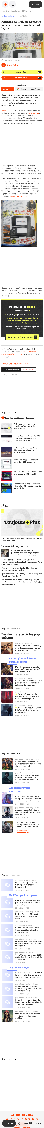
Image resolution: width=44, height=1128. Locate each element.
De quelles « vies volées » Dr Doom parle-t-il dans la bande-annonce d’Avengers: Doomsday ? (28, 1002)
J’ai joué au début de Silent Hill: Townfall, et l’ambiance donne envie (28, 710)
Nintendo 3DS (33, 113)
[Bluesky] (33, 1119)
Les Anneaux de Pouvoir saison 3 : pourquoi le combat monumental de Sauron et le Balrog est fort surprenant (22, 581)
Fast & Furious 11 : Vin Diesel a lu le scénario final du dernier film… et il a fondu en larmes (28, 975)
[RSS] (29, 1119)
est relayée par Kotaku (19, 196)
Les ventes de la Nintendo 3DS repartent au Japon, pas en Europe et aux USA (27, 438)
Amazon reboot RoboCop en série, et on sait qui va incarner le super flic (28, 812)
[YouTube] (7, 1119)
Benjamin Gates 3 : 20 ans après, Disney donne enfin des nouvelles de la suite (28, 988)
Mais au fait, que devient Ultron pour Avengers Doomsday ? (26, 884)
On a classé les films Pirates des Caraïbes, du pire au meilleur (27, 1016)
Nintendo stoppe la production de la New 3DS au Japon (27, 461)
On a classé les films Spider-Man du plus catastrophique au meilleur (19, 569)
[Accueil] (5, 4)
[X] (14, 1119)
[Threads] (36, 1119)
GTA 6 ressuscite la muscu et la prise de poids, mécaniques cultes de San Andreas (28, 682)
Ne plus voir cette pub (10, 412)
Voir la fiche (22, 831)
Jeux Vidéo (22, 16)
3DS (5, 375)
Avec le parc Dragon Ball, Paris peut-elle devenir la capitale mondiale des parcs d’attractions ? (28, 902)
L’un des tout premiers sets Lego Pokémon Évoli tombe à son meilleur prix (27, 669)
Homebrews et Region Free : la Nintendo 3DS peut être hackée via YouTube (27, 486)
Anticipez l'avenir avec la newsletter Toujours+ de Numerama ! (24, 426)
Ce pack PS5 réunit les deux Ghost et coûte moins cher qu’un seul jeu (27, 930)
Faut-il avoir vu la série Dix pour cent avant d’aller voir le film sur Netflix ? (28, 763)
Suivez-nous (7, 89)
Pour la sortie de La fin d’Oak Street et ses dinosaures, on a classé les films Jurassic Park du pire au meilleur (21, 562)
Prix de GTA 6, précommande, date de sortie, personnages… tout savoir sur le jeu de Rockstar (28, 648)
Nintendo (5, 110)
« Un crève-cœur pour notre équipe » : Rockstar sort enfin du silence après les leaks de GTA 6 (28, 798)
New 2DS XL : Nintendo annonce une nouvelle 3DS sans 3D (28, 473)
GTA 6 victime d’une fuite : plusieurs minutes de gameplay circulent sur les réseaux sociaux (25, 552)
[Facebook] (22, 1119)
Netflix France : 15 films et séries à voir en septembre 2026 (26, 916)
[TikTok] (11, 1119)
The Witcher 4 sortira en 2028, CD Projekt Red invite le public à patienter (28, 957)
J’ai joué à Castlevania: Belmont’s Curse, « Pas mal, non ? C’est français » (27, 696)
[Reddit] (25, 1119)
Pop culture (9, 16)
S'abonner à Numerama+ (20, 337)
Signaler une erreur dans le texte (15, 364)
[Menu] (12, 4)
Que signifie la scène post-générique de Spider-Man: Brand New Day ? (22, 575)
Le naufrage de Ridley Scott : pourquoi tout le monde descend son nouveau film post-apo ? (27, 777)
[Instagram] (18, 1119)
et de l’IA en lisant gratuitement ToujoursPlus (18, 353)
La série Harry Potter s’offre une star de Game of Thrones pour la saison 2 (28, 943)
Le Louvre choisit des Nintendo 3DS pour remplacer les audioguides (27, 450)
